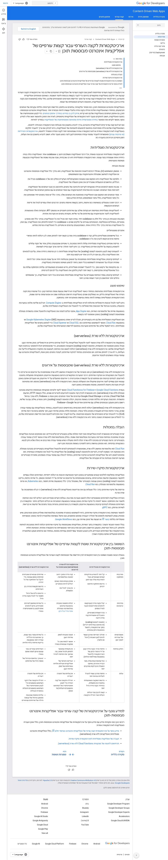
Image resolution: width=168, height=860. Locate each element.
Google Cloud (42, 825)
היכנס (5, 3)
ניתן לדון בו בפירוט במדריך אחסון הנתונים (60, 113)
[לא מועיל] (20, 39)
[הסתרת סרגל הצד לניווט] (136, 855)
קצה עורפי (119, 17)
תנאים (127, 854)
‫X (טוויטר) (85, 820)
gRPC (104, 507)
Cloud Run (111, 322)
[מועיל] (23, 39)
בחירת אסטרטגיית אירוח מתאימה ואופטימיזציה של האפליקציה (71, 119)
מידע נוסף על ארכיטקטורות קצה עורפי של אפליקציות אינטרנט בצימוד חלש (87, 731)
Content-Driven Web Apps (149, 11)
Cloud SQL (74, 322)
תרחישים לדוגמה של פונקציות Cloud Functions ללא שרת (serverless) (88, 743)
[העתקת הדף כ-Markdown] (51, 51)
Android (44, 804)
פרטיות (119, 854)
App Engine (81, 311)
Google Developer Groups (119, 808)
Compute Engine (53, 303)
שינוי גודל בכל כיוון (66, 611)
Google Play (43, 829)
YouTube (85, 825)
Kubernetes (33, 481)
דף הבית (121, 39)
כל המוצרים (22, 844)
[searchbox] (150, 25)
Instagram (84, 812)
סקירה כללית (159, 17)
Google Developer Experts (119, 812)
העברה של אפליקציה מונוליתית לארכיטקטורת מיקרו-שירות (94, 738)
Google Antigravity (40, 820)
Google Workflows (63, 519)
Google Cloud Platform (54, 844)
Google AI (36, 844)
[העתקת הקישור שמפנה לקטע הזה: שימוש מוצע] (107, 285)
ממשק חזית (143, 17)
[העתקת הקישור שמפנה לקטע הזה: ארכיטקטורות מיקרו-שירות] (84, 468)
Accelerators (124, 816)
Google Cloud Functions (107, 390)
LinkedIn (85, 816)
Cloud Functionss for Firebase (81, 390)
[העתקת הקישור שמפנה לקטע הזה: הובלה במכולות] (100, 427)
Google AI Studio (41, 816)
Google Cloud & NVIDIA (120, 820)
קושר (107, 519)
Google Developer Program (118, 804)
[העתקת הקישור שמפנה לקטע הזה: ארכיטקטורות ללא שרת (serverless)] (71, 336)
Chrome (44, 808)
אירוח (130, 17)
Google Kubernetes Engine (38, 319)
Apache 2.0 (47, 780)
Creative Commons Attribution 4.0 (83, 780)
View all (45, 833)
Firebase (44, 812)
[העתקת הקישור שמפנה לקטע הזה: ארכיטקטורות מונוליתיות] (87, 147)
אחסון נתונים (104, 17)
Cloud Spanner (59, 322)
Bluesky (85, 808)
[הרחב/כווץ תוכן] (114, 58)
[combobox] (45, 3)
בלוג (87, 804)
